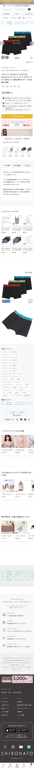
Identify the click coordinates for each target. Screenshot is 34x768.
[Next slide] (31, 43)
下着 (12, 379)
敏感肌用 (27, 395)
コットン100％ (16, 395)
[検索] (29, 9)
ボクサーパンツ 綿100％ (10, 360)
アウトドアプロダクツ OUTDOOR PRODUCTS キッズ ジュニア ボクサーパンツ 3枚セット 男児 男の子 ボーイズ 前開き (17, 249)
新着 (19, 18)
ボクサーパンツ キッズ (10, 357)
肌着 (18, 379)
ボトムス (25, 576)
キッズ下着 (19, 390)
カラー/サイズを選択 (17, 116)
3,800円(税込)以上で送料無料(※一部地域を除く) (17, 1)
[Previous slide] (2, 43)
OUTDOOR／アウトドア (21, 23)
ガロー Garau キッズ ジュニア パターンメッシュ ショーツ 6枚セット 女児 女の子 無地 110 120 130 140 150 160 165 (6, 229)
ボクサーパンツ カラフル (10, 376)
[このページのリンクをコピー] (29, 419)
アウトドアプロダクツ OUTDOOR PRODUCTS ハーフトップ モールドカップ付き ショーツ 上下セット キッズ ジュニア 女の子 (17, 229)
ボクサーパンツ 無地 (9, 365)
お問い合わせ (5, 715)
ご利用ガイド (5, 705)
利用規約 (19, 711)
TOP (2, 22)
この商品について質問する (17, 412)
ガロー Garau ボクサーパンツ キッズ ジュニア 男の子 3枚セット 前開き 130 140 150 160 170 (5, 249)
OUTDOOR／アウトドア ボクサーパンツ (15, 373)
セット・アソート (15, 576)
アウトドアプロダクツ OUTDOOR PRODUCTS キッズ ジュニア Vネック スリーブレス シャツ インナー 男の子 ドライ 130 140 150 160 (28, 249)
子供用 (14, 387)
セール (29, 18)
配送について (5, 708)
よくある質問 (5, 711)
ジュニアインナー (25, 387)
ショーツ (18, 382)
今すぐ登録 (8, 100)
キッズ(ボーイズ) (19, 22)
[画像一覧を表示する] (3, 57)
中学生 (24, 392)
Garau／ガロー (19, 574)
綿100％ (5, 395)
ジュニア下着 (7, 392)
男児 (27, 384)
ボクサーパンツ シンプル (10, 354)
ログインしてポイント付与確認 (21, 100)
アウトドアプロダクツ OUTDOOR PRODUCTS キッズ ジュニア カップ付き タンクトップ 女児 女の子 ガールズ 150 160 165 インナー (28, 229)
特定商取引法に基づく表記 (24, 705)
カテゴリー (6, 18)
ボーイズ (20, 384)
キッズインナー (8, 390)
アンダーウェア (8, 382)
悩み (24, 18)
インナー (26, 379)
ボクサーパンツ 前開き (10, 352)
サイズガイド (5, 701)
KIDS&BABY (9, 22)
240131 (5, 379)
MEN (7, 576)
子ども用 (6, 387)
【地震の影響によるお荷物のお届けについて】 (17, 3)
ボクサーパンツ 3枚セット (11, 371)
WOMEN (8, 578)
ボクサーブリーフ (8, 384)
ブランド (14, 18)
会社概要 (19, 701)
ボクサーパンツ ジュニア (10, 363)
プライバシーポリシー (23, 708)
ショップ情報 (20, 715)
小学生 (17, 392)
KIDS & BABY (17, 692)
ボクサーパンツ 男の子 (10, 368)
